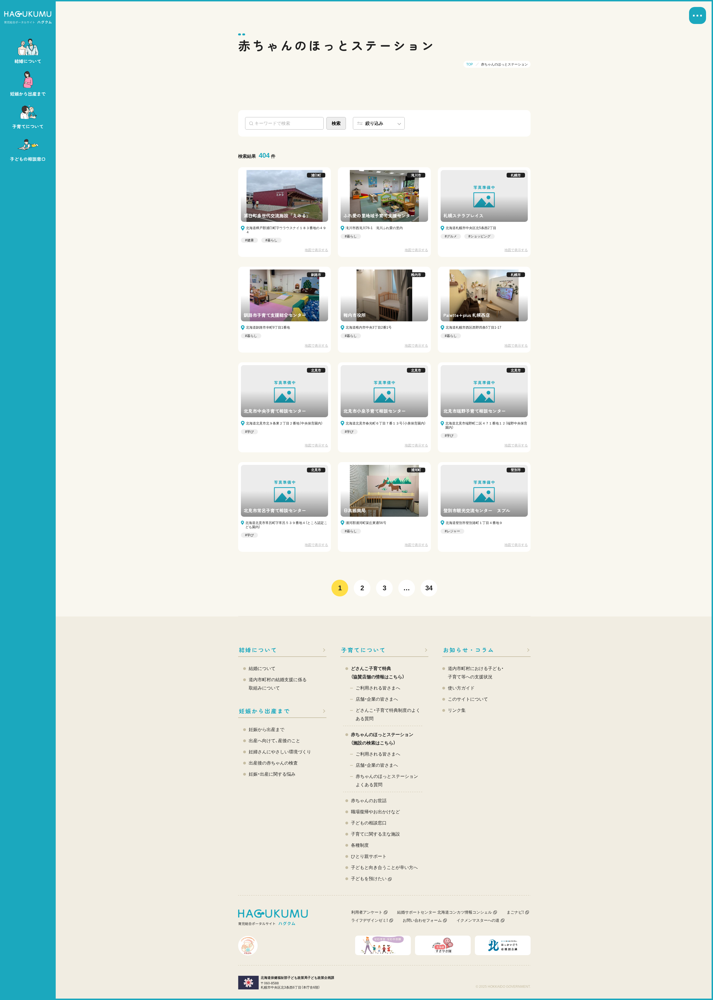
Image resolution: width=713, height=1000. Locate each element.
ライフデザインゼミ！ (369, 920)
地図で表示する (316, 250)
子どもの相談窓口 (369, 823)
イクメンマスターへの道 (477, 920)
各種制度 (360, 845)
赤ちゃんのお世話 (369, 800)
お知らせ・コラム (468, 650)
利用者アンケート (366, 912)
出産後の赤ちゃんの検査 (273, 763)
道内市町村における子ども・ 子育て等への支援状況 (476, 672)
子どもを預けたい (369, 878)
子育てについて (363, 650)
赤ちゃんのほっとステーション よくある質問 (387, 780)
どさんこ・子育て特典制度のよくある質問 (388, 714)
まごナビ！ (515, 912)
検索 (336, 123)
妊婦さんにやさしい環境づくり (280, 751)
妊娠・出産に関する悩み (272, 774)
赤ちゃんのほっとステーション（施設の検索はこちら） (382, 738)
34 (429, 588)
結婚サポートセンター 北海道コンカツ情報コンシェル (444, 912)
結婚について (258, 650)
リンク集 (457, 710)
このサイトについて (468, 699)
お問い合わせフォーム (422, 920)
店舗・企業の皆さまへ (377, 699)
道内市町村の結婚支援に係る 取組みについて (278, 683)
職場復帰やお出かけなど (375, 811)
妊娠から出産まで (264, 711)
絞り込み (374, 123)
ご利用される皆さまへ (378, 688)
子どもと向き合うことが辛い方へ (384, 867)
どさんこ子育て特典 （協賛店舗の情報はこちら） (377, 672)
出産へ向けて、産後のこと (274, 740)
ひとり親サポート (369, 856)
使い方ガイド (461, 688)
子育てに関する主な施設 (375, 834)
